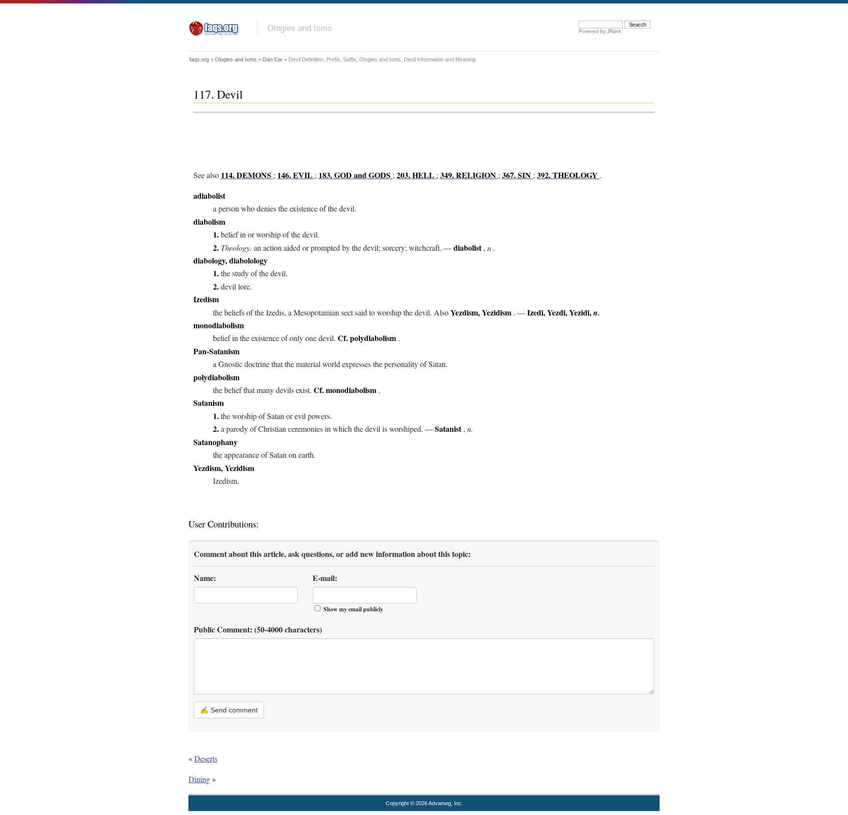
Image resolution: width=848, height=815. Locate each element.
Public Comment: (258, 629)
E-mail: (325, 577)
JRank (614, 31)
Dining (199, 779)
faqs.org (199, 59)
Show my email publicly (353, 609)
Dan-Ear (273, 59)
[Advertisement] (372, 139)
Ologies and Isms (299, 28)
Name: (205, 577)
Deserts (205, 758)
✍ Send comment (229, 710)
